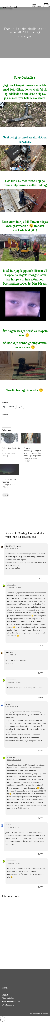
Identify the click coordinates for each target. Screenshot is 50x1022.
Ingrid (7, 652)
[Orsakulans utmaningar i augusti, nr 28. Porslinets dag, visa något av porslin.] (33, 438)
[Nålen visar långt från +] (11, 438)
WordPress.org (8, 1005)
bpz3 (7, 704)
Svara (40, 578)
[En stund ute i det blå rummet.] (11, 469)
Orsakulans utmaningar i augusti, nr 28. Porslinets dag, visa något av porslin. (32, 452)
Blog (5, 495)
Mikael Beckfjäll (10, 546)
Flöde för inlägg (8, 998)
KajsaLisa (29, 77)
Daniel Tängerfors (42, 1013)
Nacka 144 (9, 7)
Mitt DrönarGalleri (38, 5)
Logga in (5, 994)
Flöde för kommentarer (11, 1001)
